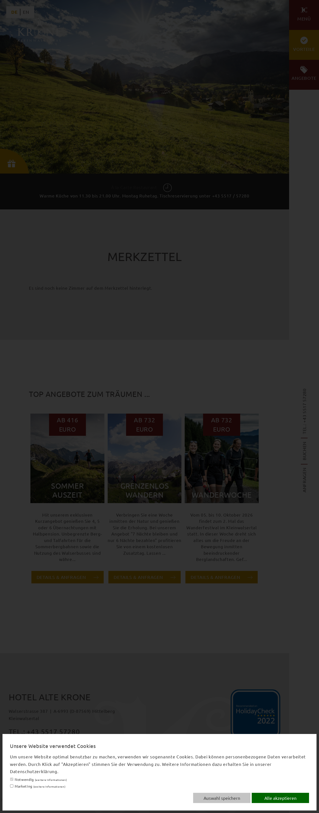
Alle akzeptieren (280, 798)
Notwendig (41, 779)
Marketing (40, 786)
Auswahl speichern (222, 798)
